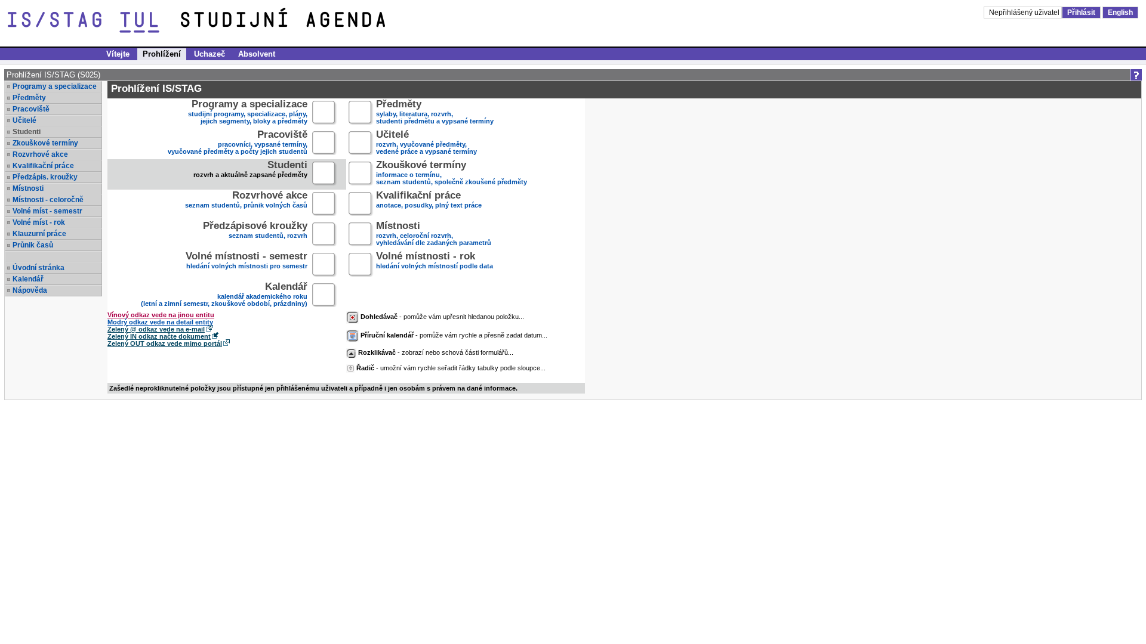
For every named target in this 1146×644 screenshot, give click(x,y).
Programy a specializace (55, 86)
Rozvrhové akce (40, 154)
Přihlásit (1081, 12)
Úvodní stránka (38, 268)
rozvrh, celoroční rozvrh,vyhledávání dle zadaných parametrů (433, 234)
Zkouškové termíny (45, 143)
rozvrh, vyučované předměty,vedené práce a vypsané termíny (426, 143)
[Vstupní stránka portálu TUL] (285, 23)
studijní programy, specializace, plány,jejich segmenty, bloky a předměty (247, 113)
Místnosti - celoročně (48, 200)
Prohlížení (162, 53)
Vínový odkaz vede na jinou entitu (160, 314)
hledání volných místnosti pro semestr (246, 261)
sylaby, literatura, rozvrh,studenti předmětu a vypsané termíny (435, 113)
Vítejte (118, 53)
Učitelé (24, 120)
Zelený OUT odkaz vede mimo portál (164, 343)
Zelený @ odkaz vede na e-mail (156, 329)
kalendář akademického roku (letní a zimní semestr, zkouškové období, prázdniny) (224, 295)
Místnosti (28, 188)
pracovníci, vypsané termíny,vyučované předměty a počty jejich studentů (237, 143)
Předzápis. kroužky (45, 177)
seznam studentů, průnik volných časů (246, 201)
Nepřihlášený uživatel (1025, 12)
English (1120, 12)
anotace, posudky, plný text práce (429, 201)
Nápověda (30, 290)
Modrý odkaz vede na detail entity (160, 322)
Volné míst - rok (39, 222)
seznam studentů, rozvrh (255, 231)
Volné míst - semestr (47, 211)
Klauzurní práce (39, 234)
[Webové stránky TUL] (94, 23)
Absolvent (256, 53)
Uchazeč (209, 53)
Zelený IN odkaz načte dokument (159, 336)
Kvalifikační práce (43, 166)
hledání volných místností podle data (434, 261)
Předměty (29, 98)
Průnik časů (33, 245)
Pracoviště (31, 109)
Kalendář (28, 279)
